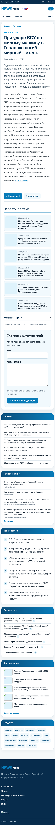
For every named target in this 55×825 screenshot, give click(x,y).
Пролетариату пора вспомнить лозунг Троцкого (23, 492)
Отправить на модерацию (22, 400)
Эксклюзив (31, 745)
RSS (44, 2)
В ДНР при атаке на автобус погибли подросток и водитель (26, 541)
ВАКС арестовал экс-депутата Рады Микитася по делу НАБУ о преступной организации (32, 306)
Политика (7, 17)
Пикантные (45, 740)
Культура (24, 735)
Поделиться (32, 196)
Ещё (49, 17)
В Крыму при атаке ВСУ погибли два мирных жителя (26, 463)
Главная (7, 26)
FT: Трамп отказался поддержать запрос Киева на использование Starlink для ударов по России (30, 574)
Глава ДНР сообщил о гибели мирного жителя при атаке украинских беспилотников (31, 273)
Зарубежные (9, 745)
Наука (7, 735)
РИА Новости (21, 180)
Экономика (30, 730)
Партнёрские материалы (13, 795)
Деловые (41, 730)
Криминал (23, 740)
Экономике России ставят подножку (19, 652)
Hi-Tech (15, 735)
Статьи (4, 791)
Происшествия (10, 740)
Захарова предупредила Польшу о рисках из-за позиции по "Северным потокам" (34, 289)
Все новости (7, 787)
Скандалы (34, 740)
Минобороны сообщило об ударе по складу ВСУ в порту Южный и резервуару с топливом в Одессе (33, 257)
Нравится (13, 196)
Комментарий (14, 362)
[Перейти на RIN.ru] (25, 9)
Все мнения (8, 521)
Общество (18, 17)
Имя (9, 350)
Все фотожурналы (11, 713)
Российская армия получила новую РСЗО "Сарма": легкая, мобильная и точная (28, 584)
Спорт (46, 735)
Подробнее (12, 394)
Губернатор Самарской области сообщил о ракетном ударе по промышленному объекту (32, 241)
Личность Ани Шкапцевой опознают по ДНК (22, 647)
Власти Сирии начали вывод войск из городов (23, 642)
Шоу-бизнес (36, 735)
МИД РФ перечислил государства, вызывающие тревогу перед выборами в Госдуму (28, 595)
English (51, 2)
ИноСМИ (21, 745)
